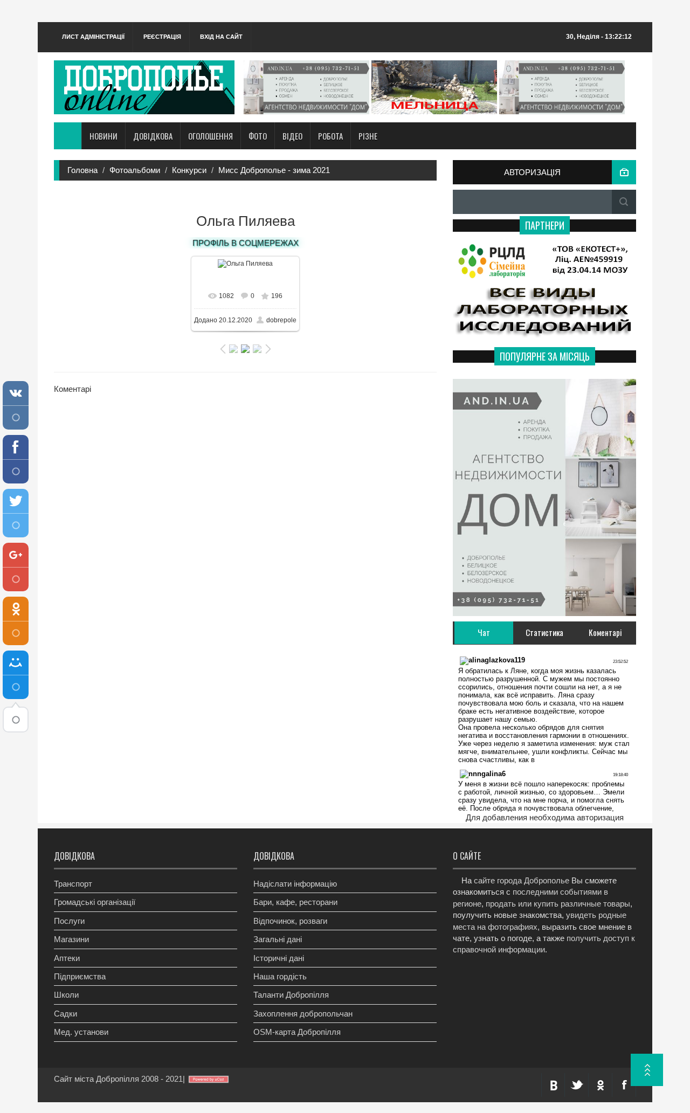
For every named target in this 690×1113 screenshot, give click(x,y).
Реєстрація (162, 36)
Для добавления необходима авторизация (545, 817)
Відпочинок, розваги (290, 920)
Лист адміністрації (93, 36)
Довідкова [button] (152, 136)
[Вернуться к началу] (647, 1070)
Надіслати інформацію (295, 883)
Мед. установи (81, 1031)
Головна (82, 170)
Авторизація (532, 172)
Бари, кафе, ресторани (295, 902)
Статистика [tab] (544, 632)
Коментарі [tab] (605, 632)
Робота (330, 136)
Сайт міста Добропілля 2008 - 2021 (118, 1078)
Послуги (69, 920)
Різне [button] (367, 136)
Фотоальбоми (134, 170)
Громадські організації (94, 902)
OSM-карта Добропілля (297, 1031)
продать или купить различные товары (558, 903)
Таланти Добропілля (291, 994)
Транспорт (73, 883)
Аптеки (67, 958)
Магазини (71, 939)
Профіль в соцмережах (245, 242)
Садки (65, 1013)
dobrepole (281, 320)
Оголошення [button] (210, 136)
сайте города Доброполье (521, 880)
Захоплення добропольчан (303, 1013)
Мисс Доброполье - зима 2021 (274, 170)
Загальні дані (277, 939)
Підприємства (80, 976)
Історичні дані (278, 958)
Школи (66, 994)
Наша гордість (280, 976)
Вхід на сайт (221, 36)
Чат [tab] (484, 632)
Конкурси (189, 170)
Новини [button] (103, 136)
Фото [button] (258, 136)
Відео (292, 136)
